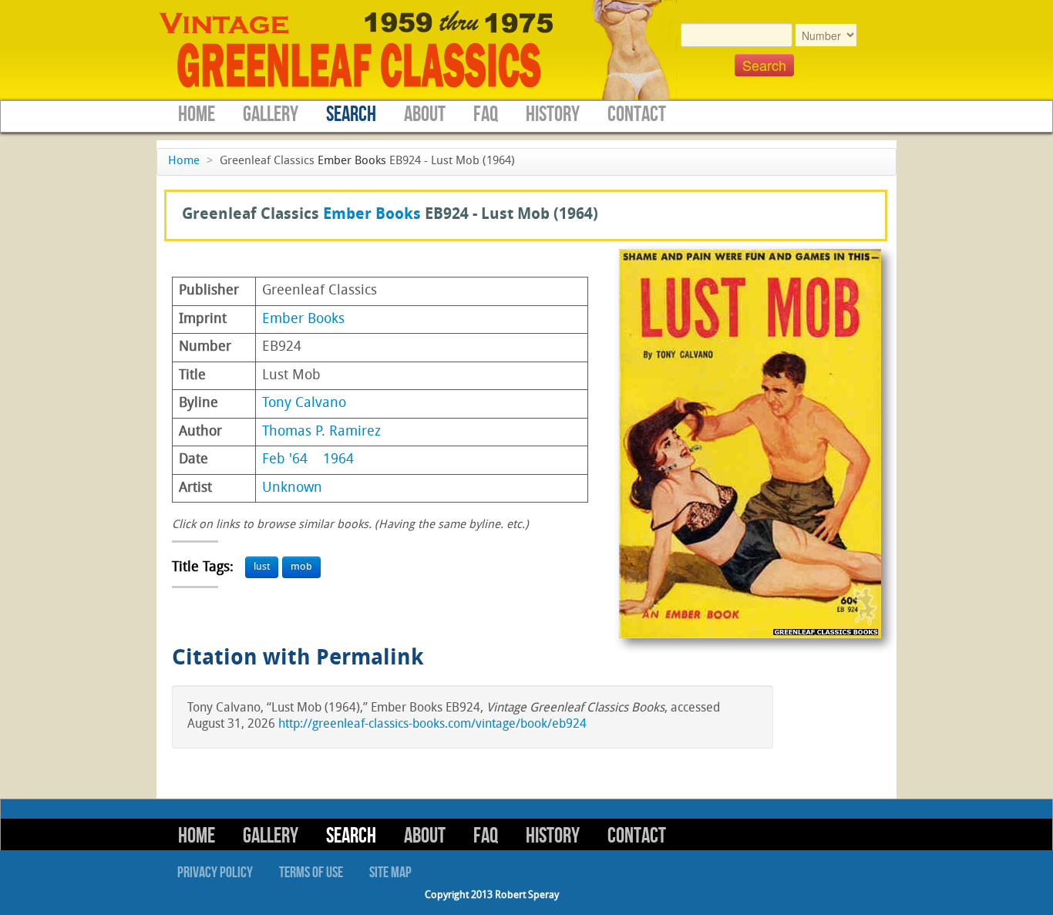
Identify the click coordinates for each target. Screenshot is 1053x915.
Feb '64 (285, 459)
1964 (338, 459)
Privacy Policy (215, 872)
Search (351, 114)
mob (301, 567)
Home (196, 114)
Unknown (292, 488)
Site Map (390, 872)
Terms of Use (311, 872)
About (425, 114)
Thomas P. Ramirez (321, 432)
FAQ (485, 114)
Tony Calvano (304, 403)
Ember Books (352, 161)
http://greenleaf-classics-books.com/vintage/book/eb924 (432, 724)
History (553, 114)
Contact (636, 114)
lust (262, 567)
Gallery (270, 114)
